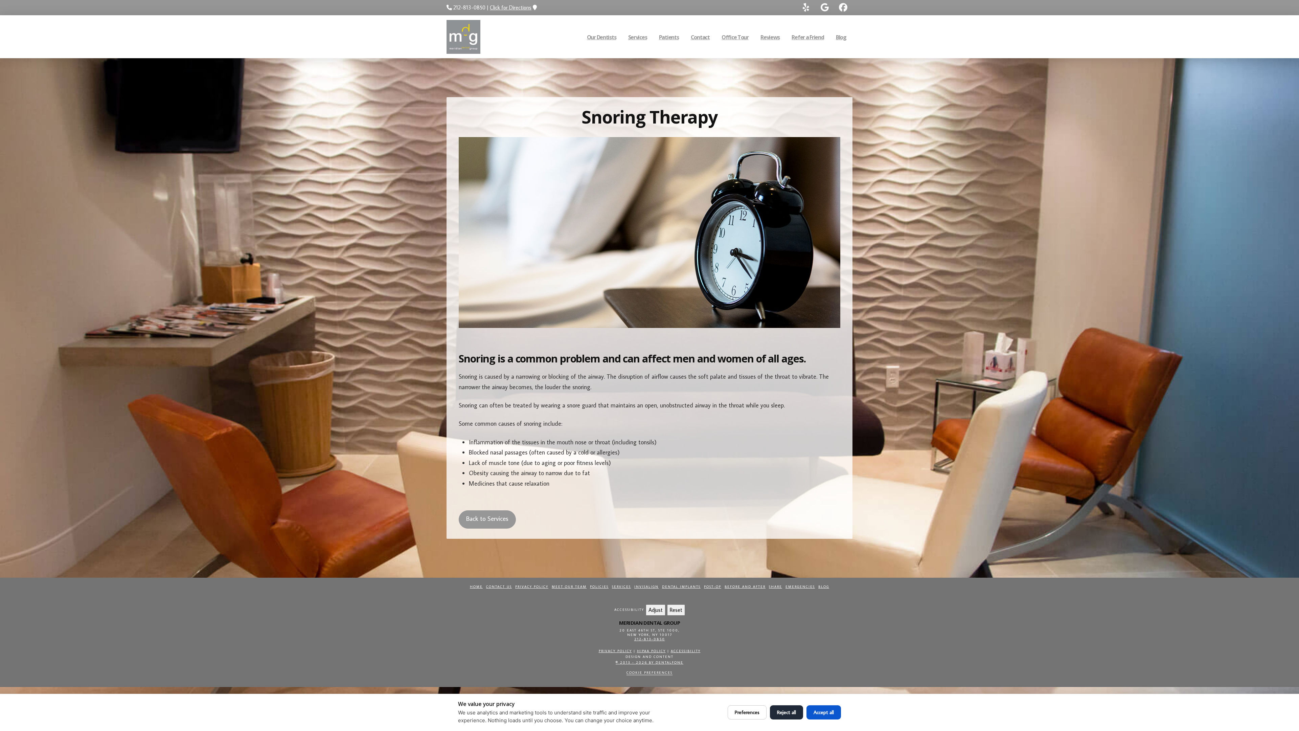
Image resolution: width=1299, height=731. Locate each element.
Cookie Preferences (649, 672)
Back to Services (487, 518)
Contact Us (499, 586)
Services (621, 586)
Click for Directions (510, 7)
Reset (676, 609)
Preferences (747, 712)
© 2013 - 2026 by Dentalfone (649, 662)
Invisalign (646, 586)
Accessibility (686, 651)
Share (775, 586)
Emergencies (800, 586)
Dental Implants (681, 586)
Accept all (824, 712)
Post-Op (712, 586)
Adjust (655, 609)
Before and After (745, 586)
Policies (599, 586)
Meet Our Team (569, 586)
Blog (823, 586)
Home (476, 586)
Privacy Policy (531, 586)
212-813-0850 (649, 639)
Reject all (786, 712)
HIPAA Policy (651, 651)
